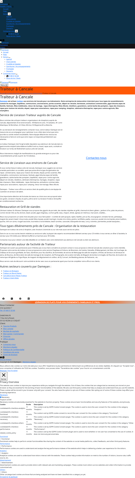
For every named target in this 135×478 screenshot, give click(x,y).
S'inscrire (6, 336)
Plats (5, 54)
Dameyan (4, 101)
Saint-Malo (11, 278)
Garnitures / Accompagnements (18, 66)
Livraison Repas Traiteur (15, 276)
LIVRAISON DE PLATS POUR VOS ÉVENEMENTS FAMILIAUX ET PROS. (67, 302)
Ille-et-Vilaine (12, 273)
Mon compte (8, 329)
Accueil (5, 52)
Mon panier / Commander (13, 334)
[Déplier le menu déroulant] (9, 57)
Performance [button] (5, 444)
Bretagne (11, 271)
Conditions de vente (11, 352)
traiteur (20, 101)
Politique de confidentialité (13, 350)
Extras (5, 57)
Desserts (9, 71)
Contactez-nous (9, 73)
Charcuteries (11, 62)
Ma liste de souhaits (11, 331)
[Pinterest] (20, 298)
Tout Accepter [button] (12, 371)
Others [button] (2, 470)
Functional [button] (4, 436)
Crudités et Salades (13, 64)
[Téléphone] (3, 357)
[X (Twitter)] (11, 298)
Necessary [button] (4, 395)
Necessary (5, 397)
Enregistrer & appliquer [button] (9, 477)
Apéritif (9, 59)
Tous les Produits (10, 326)
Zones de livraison (10, 355)
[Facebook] (3, 298)
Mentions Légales (10, 347)
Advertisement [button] (5, 460)
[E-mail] (1, 357)
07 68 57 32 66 (13, 76)
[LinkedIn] (28, 298)
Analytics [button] (3, 451)
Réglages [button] (3, 371)
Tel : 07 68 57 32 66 (7, 310)
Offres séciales (9, 339)
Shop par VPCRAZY (5, 360)
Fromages (10, 69)
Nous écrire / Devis (13, 78)
